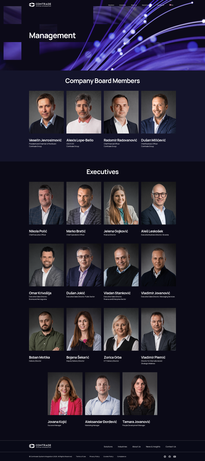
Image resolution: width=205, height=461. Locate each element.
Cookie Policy (108, 456)
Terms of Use (81, 456)
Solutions (111, 5)
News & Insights (147, 5)
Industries (122, 5)
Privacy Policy (95, 456)
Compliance (121, 456)
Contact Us (160, 5)
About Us (134, 5)
